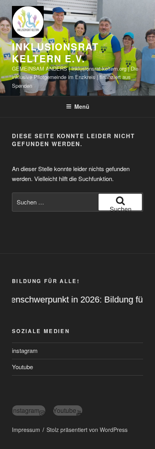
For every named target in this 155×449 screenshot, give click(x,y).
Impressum (26, 430)
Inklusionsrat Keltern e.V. (55, 52)
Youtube (22, 366)
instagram (25, 350)
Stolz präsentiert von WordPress (87, 430)
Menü (81, 106)
